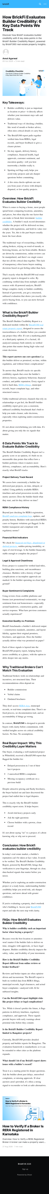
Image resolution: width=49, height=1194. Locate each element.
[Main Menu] (45, 4)
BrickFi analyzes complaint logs (17, 515)
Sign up (25, 1169)
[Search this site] (40, 4)
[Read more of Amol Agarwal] (6, 52)
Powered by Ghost (24, 1175)
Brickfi (21, 1164)
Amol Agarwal (10, 58)
